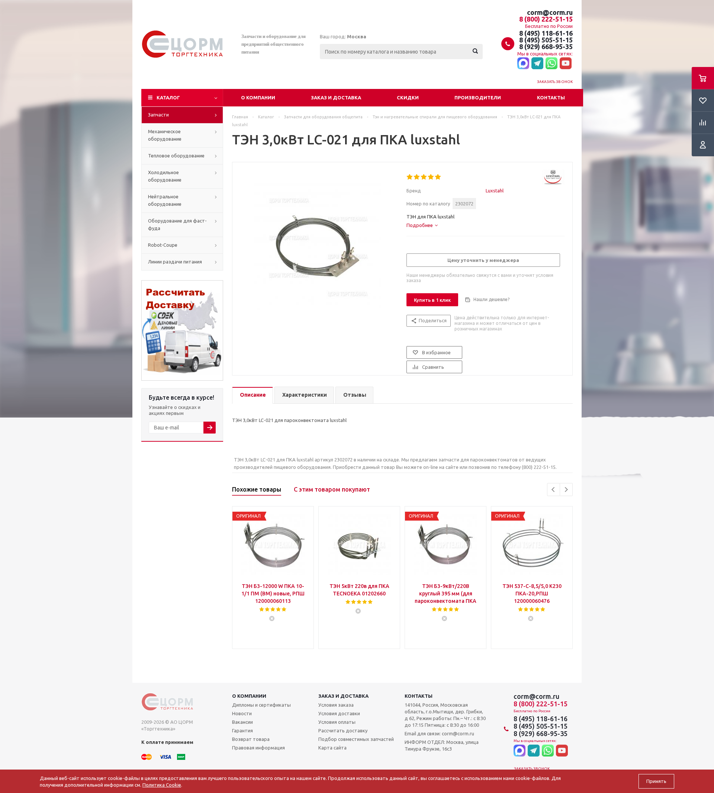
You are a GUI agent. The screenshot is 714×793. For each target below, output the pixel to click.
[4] (431, 177)
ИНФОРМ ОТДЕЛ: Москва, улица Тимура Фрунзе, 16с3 (442, 745)
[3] (424, 177)
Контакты (551, 97)
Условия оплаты (337, 722)
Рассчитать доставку (342, 730)
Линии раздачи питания (175, 261)
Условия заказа (336, 704)
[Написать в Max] (523, 63)
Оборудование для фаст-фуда (177, 224)
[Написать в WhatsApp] (551, 63)
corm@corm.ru (550, 12)
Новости (242, 713)
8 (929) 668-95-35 (546, 46)
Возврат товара (251, 739)
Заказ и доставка (336, 97)
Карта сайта (332, 747)
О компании (258, 97)
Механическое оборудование (164, 135)
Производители (477, 97)
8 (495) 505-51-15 (546, 39)
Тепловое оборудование (176, 155)
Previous (553, 489)
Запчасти (158, 114)
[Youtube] (566, 63)
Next (566, 489)
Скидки (408, 97)
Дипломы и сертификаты (261, 704)
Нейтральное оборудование (164, 200)
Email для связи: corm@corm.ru (439, 733)
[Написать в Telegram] (537, 63)
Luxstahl (495, 190)
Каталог (168, 97)
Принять (656, 781)
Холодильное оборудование (164, 176)
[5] (438, 177)
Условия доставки (339, 713)
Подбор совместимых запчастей (356, 739)
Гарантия (242, 730)
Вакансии (242, 722)
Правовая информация (258, 747)
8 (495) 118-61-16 (546, 33)
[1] (410, 177)
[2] (417, 177)
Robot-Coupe (162, 244)
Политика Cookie (161, 784)
